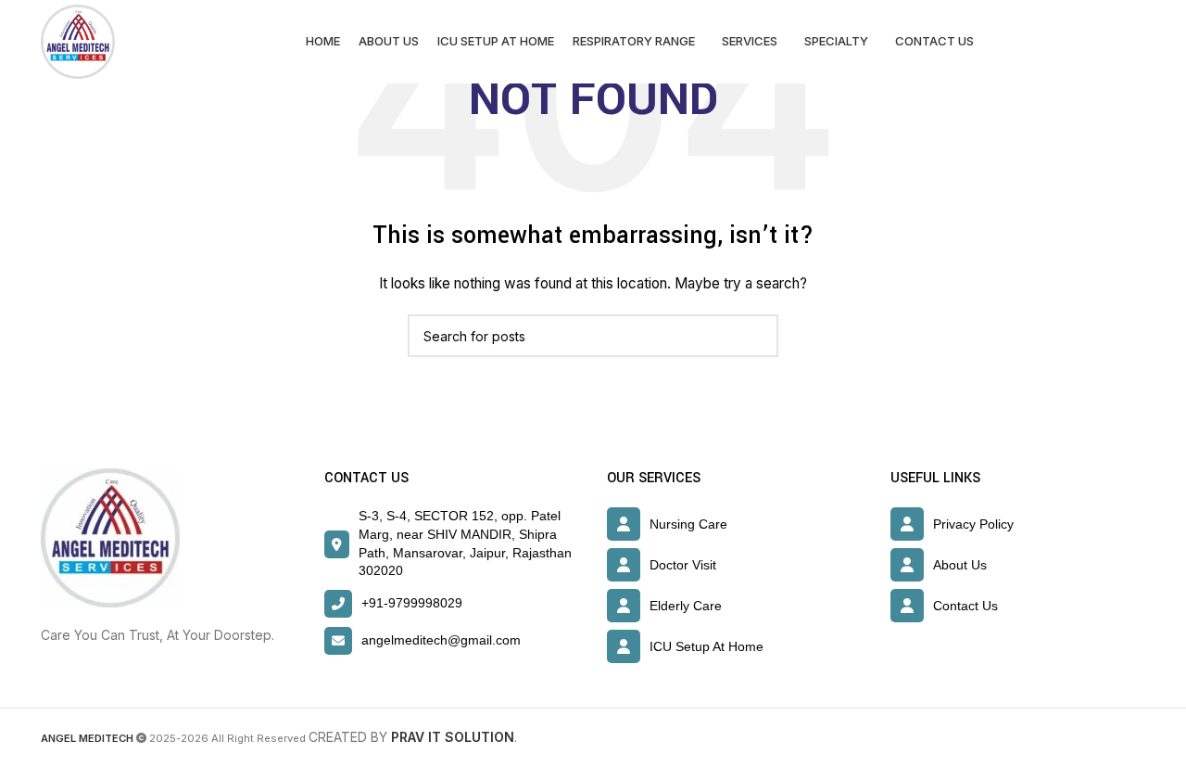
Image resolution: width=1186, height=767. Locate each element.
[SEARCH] (757, 335)
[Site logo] (78, 40)
